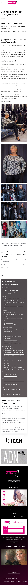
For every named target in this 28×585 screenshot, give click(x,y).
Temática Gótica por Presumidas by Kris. (13, 367)
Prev (3, 275)
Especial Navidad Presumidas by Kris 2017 (13, 350)
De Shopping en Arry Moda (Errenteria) (13, 318)
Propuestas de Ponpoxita (10, 374)
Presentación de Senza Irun (10, 384)
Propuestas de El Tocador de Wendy (12, 341)
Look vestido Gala (8, 293)
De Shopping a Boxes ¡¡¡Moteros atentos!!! (14, 324)
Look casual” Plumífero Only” (10, 340)
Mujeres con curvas (8, 307)
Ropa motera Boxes (8, 323)
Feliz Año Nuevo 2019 (9, 348)
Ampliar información (14, 572)
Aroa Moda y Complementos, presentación (13, 305)
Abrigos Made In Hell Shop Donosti (12, 365)
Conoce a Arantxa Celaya (9, 292)
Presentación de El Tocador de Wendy (12, 343)
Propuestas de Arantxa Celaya (11, 290)
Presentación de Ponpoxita (10, 376)
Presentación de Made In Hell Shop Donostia (14, 369)
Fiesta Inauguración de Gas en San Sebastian (14, 360)
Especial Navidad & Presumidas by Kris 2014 (14, 355)
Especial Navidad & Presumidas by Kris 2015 (14, 354)
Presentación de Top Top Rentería (12, 389)
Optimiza (18, 581)
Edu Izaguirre (24, 581)
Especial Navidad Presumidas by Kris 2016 (13, 352)
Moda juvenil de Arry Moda (10, 312)
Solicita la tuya (14, 513)
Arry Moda (3, 18)
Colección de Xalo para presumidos (12, 394)
